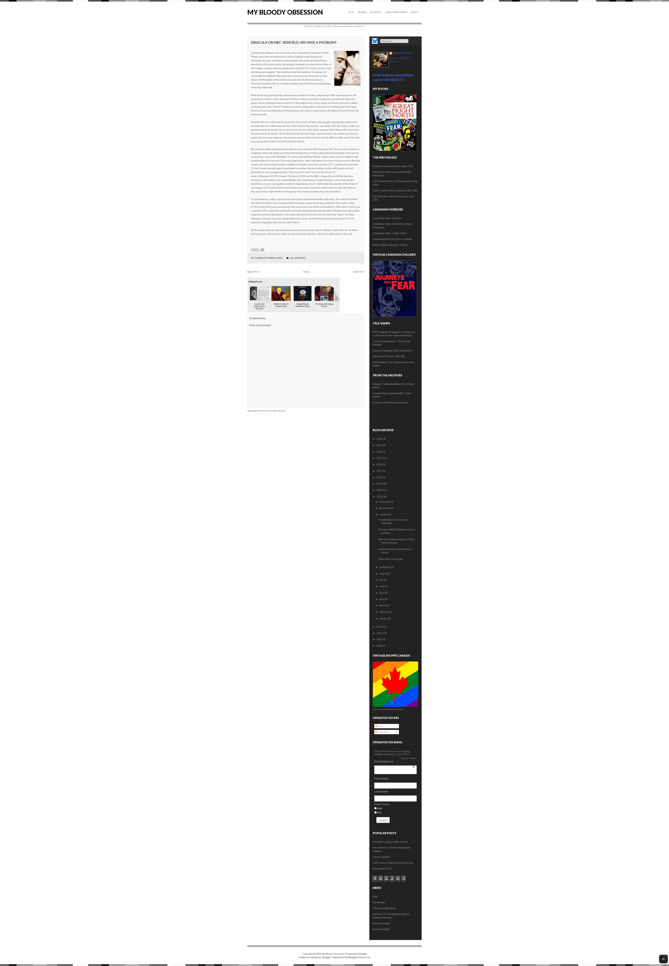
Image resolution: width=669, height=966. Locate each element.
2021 (379, 445)
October (384, 514)
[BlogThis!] (256, 249)
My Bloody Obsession (285, 12)
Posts (380, 726)
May (381, 592)
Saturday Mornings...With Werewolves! (393, 350)
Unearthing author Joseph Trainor (390, 233)
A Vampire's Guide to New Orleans (390, 841)
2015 (379, 483)
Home (306, 271)
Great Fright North (396, 12)
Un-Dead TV (376, 12)
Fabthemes (315, 957)
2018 (379, 464)
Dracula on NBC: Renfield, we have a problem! (294, 42)
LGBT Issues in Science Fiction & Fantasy (393, 862)
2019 (379, 458)
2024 (379, 438)
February (384, 612)
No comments (298, 258)
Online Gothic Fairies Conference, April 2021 (395, 190)
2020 (379, 451)
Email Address (394, 762)
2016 (379, 477)
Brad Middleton (402, 53)
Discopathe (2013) (382, 868)
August (383, 573)
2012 (379, 626)
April (382, 599)
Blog (351, 12)
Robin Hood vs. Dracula (390, 559)
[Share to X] (259, 249)
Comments (383, 732)
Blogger (363, 953)
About (414, 12)
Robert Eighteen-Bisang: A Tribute (390, 244)
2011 (379, 633)
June (382, 586)
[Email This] (252, 249)
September (385, 567)
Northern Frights (381, 929)
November (385, 508)
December (384, 501)
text (378, 812)
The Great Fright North (384, 908)
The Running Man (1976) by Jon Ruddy (392, 239)
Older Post (358, 271)
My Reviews (379, 902)
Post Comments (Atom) (273, 410)
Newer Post (253, 271)
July (381, 579)
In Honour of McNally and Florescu (390, 402)
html (379, 808)
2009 (379, 645)
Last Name (381, 791)
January (383, 618)
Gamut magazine (381, 856)
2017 (379, 470)
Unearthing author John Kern (387, 218)
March (382, 605)
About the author (381, 923)
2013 (379, 496)
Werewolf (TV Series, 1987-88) (389, 356)
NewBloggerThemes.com (357, 957)
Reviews (362, 12)
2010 (379, 639)
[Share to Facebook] (262, 249)
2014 (379, 490)
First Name (381, 778)
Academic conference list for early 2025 (393, 166)
